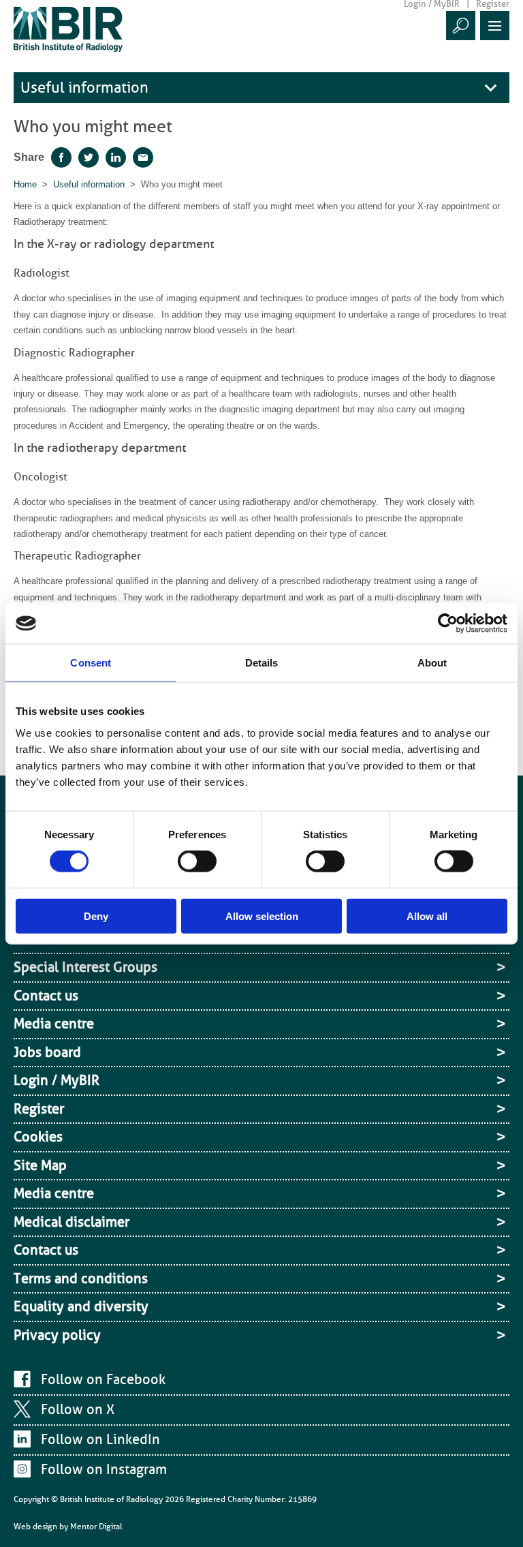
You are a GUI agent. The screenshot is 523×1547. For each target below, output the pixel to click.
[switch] (197, 861)
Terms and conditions (81, 1278)
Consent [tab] (90, 663)
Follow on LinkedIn (100, 1439)
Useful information (84, 87)
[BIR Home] (68, 29)
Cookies (38, 1137)
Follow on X (77, 1409)
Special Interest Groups (85, 967)
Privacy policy (57, 1335)
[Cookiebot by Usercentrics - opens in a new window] (447, 623)
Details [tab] (262, 663)
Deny (96, 915)
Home (25, 184)
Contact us (46, 995)
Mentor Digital (96, 1526)
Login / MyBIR (56, 1080)
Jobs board (47, 1052)
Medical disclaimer (71, 1222)
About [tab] (432, 663)
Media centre (54, 1023)
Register (39, 1109)
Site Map (40, 1165)
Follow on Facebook (103, 1379)
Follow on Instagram (104, 1469)
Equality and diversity (81, 1306)
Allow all (427, 915)
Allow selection (261, 915)
